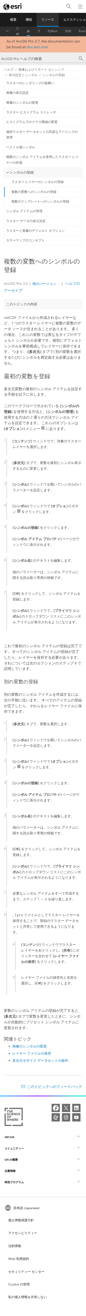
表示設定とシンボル (23, 75)
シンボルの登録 (53, 75)
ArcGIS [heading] (9, 1137)
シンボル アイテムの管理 (24, 211)
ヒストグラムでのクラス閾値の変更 (32, 122)
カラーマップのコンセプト (25, 240)
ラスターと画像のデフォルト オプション (35, 231)
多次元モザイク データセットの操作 (40, 1061)
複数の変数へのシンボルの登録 (33, 192)
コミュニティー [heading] (14, 1148)
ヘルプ (28, 31)
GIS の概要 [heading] (11, 1159)
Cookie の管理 (19, 1284)
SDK (68, 31)
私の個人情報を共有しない (27, 1297)
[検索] (68, 6)
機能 (29, 20)
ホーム (7, 31)
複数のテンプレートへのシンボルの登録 (40, 201)
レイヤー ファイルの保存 (31, 1053)
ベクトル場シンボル (20, 147)
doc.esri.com (37, 47)
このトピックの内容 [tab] (21, 304)
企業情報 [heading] (10, 1171)
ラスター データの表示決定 (26, 221)
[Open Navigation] (80, 6)
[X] (66, 1108)
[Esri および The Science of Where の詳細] (14, 1118)
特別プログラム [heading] (14, 1182)
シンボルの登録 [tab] (22, 172)
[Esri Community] (56, 1117)
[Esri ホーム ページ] (12, 6)
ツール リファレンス (38, 31)
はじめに (17, 31)
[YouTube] (76, 1117)
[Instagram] (66, 1117)
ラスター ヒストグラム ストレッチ (31, 112)
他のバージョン (44, 284)
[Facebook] (56, 1108)
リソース (47, 20)
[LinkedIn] (76, 1108)
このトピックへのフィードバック (54, 1086)
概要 (13, 20)
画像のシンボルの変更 (22, 103)
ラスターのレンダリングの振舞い (30, 83)
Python (53, 31)
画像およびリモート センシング (41, 70)
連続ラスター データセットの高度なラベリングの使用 (42, 135)
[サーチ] (81, 58)
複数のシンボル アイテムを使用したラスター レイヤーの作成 (42, 160)
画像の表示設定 (17, 93)
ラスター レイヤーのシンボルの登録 (37, 182)
